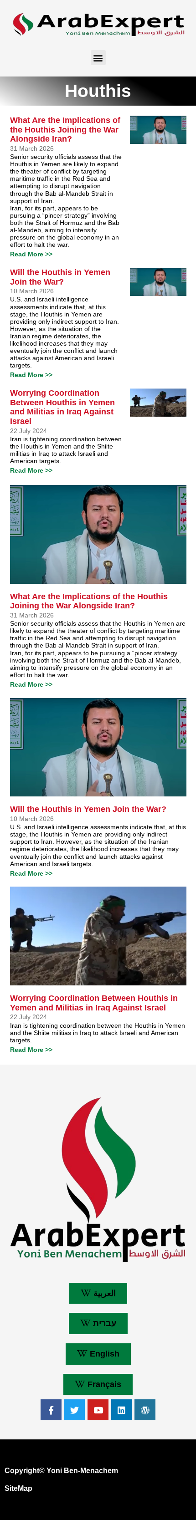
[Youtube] (98, 1409)
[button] (98, 57)
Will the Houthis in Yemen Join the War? (60, 277)
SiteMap (18, 1488)
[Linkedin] (121, 1409)
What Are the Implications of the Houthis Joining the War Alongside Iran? (65, 129)
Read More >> (31, 254)
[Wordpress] (144, 1409)
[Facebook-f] (51, 1409)
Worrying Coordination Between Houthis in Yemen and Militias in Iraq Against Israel (62, 407)
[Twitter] (74, 1409)
